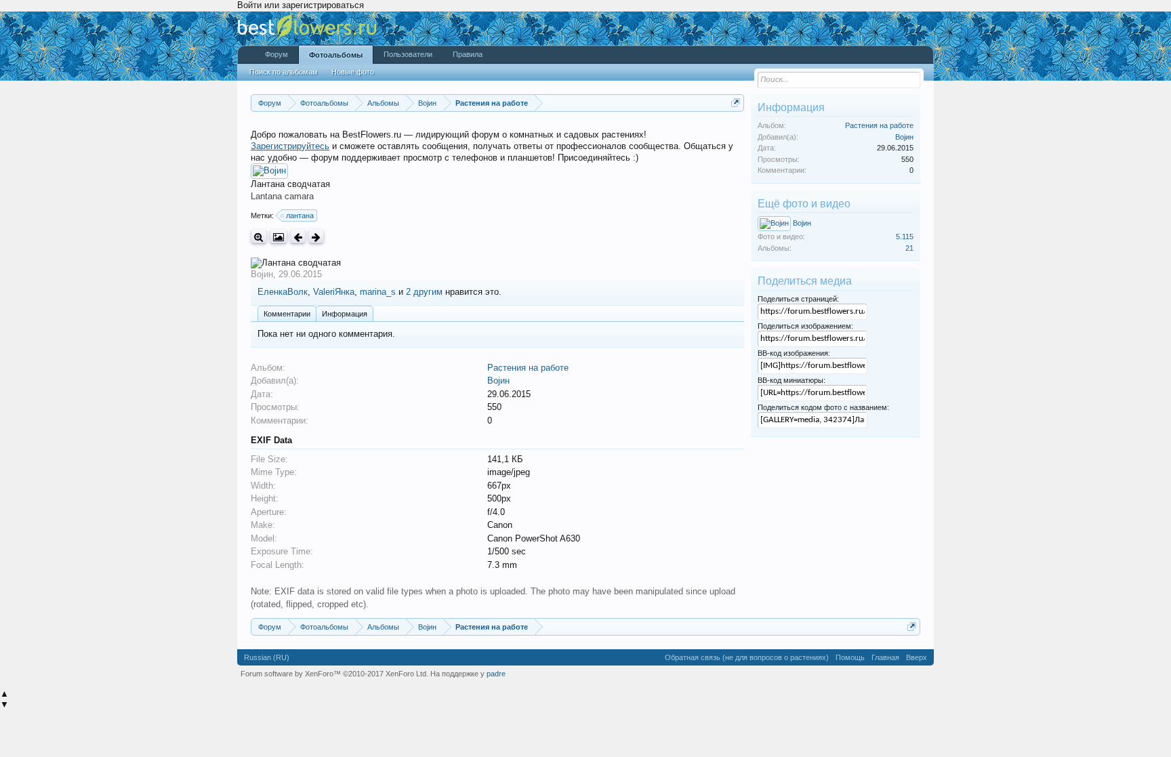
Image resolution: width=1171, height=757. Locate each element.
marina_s (378, 292)
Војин (262, 274)
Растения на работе (528, 368)
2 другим (424, 292)
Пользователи (408, 54)
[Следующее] (316, 237)
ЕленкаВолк (283, 292)
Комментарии (287, 314)
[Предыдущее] (298, 237)
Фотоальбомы (336, 55)
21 (909, 248)
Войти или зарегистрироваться (300, 5)
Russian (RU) (266, 657)
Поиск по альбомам (283, 72)
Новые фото (352, 72)
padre (496, 674)
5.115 (904, 236)
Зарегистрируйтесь (290, 146)
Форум (276, 54)
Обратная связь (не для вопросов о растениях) (747, 657)
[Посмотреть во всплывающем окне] (278, 237)
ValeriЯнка (333, 292)
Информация (344, 314)
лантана (300, 215)
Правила (467, 54)
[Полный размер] (259, 237)
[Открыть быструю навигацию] (735, 102)
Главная (885, 657)
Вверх (916, 657)
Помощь (850, 657)
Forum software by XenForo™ (334, 674)
